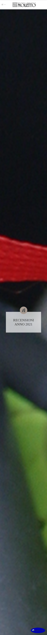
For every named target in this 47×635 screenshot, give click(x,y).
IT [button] (2, 5)
